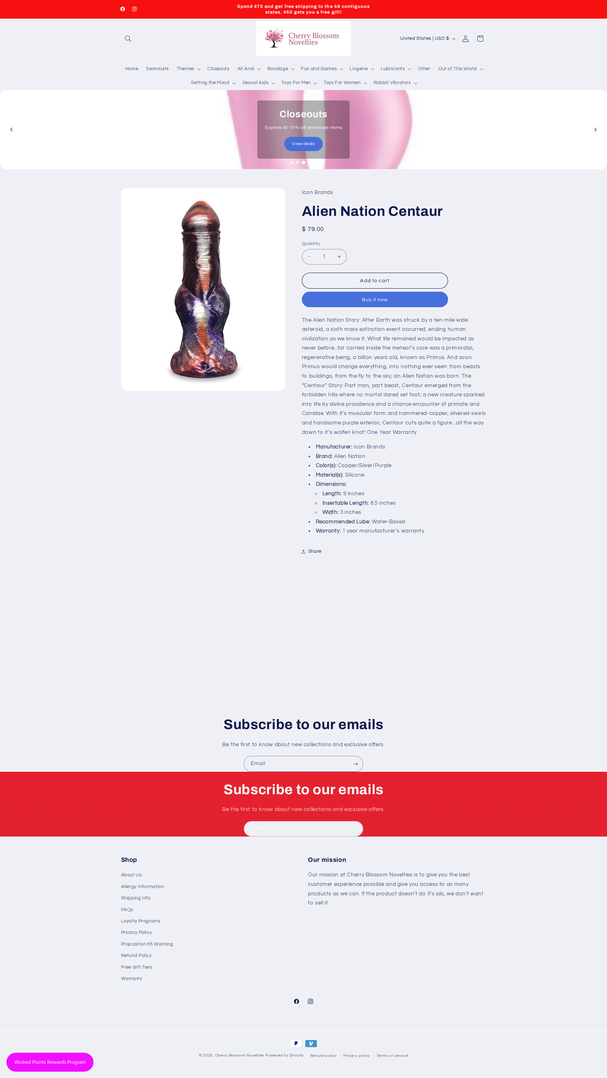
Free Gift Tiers (137, 967)
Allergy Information (142, 886)
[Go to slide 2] (298, 162)
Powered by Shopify (285, 1055)
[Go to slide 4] (309, 162)
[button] (128, 38)
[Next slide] (595, 129)
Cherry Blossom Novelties (240, 1055)
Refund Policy (136, 955)
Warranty (131, 978)
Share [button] (315, 551)
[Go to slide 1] (292, 162)
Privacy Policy (136, 932)
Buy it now (375, 299)
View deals (303, 144)
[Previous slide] (11, 129)
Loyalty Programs (141, 921)
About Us (131, 875)
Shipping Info (136, 898)
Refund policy (323, 1055)
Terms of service (392, 1055)
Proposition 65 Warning (147, 944)
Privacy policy (356, 1055)
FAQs (127, 909)
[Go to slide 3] (303, 162)
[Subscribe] (355, 763)
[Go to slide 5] (315, 162)
